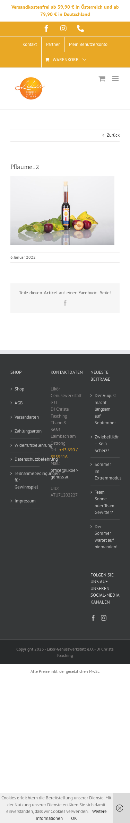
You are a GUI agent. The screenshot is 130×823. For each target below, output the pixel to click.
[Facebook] (93, 618)
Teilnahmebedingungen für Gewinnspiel (25, 480)
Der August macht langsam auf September (105, 409)
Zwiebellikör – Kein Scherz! (105, 443)
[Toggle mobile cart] (101, 78)
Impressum (25, 501)
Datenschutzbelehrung (25, 459)
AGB (19, 403)
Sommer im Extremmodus (105, 471)
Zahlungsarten (25, 431)
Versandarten (25, 417)
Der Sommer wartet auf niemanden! (105, 537)
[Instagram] (103, 618)
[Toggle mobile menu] (116, 78)
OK (74, 818)
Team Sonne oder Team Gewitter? (104, 502)
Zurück (113, 135)
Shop (19, 389)
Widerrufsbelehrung (25, 445)
